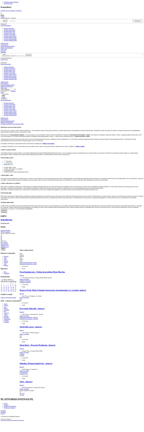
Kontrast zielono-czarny (10, 37)
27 (6, 291)
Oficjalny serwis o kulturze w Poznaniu (11, 10)
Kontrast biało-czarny (9, 31)
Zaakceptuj (4, 212)
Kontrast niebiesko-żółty (10, 40)
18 (1, 289)
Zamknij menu (4, 43)
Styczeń (6, 305)
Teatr (5, 258)
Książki (6, 261)
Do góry (22, 395)
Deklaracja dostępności (10, 406)
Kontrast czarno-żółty (9, 34)
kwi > (12, 280)
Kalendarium (6, 220)
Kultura (8, 230)
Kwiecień (6, 310)
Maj (5, 311)
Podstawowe (9, 164)
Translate (13, 91)
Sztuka (6, 262)
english (2, 16)
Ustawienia (4, 210)
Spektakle (6, 273)
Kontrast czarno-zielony (10, 36)
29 (11, 291)
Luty (5, 307)
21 (8, 289)
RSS (22, 124)
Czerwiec (6, 313)
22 (11, 289)
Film (5, 259)
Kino (5, 272)
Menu (2, 92)
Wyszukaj (137, 21)
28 (8, 291)
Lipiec (5, 314)
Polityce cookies (80, 146)
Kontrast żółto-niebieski (10, 39)
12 (4, 287)
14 (8, 287)
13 (6, 287)
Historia (6, 265)
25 (1, 291)
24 (15, 289)
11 (1, 287)
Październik (7, 319)
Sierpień (6, 316)
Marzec (6, 308)
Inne (5, 264)
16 (13, 287)
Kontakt (6, 404)
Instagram (3, 52)
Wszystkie (8, 161)
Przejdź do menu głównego (11, 2)
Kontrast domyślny (9, 28)
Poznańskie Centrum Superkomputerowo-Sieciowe (12, 420)
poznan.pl (3, 230)
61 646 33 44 (4, 59)
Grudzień (6, 322)
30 (13, 291)
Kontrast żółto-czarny (9, 33)
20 (6, 289)
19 (4, 289)
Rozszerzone (9, 163)
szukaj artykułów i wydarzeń (8, 55)
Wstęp (5, 304)
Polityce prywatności (48, 143)
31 (15, 291)
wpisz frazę (6, 21)
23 (13, 289)
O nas (5, 403)
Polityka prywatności (9, 408)
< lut (2, 280)
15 (11, 287)
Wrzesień (6, 317)
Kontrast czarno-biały (9, 30)
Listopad (6, 320)
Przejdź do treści (8, 3)
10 (15, 285)
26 (4, 291)
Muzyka (6, 256)
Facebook (3, 51)
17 (15, 287)
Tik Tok (13, 124)
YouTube (8, 124)
